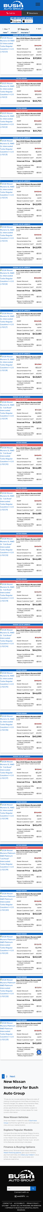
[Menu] (38, 4)
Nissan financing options (12, 1153)
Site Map (5, 1206)
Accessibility (19, 1203)
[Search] (33, 1188)
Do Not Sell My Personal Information (26, 1206)
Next (12, 1076)
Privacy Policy (33, 1203)
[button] (39, 1052)
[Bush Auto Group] (13, 5)
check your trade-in (28, 1155)
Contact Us (7, 1203)
